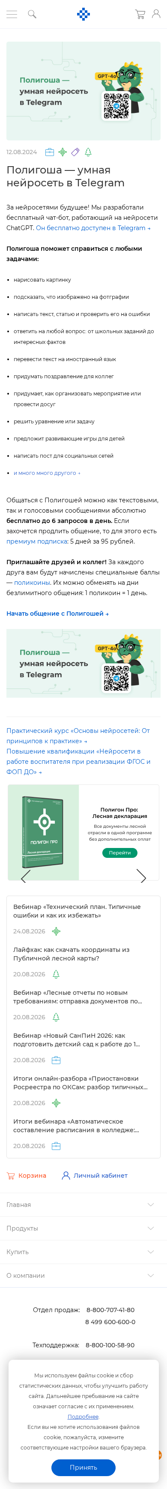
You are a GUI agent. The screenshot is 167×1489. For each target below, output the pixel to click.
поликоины (32, 582)
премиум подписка (36, 541)
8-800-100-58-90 (110, 1345)
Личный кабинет (101, 1175)
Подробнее (83, 1416)
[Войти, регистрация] (156, 13)
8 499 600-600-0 (110, 1322)
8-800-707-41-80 (110, 1310)
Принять (83, 1467)
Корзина (32, 1176)
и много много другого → (47, 473)
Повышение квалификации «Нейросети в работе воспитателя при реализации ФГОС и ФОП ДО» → (78, 762)
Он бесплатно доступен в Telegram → (93, 228)
